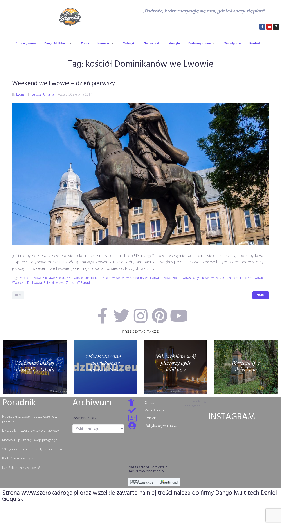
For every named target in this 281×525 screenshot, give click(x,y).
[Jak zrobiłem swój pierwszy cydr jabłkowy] (175, 367)
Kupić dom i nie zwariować (21, 468)
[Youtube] (269, 27)
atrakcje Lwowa (31, 278)
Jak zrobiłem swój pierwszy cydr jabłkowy (30, 430)
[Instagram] (276, 27)
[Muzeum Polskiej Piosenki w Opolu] (35, 367)
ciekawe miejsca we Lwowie (63, 278)
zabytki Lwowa (53, 282)
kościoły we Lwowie (146, 278)
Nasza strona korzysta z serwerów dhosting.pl (147, 469)
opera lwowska (182, 278)
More (261, 295)
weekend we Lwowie (249, 278)
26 (20, 295)
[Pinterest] (160, 316)
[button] (58, 43)
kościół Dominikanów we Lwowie (107, 278)
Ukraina (48, 94)
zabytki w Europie (79, 282)
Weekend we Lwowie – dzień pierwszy (63, 84)
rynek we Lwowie (208, 278)
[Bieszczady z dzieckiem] (246, 367)
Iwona (20, 94)
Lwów (166, 278)
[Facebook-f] (262, 27)
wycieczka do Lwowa (27, 282)
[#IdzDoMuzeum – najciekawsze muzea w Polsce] (105, 367)
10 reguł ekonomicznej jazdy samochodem (32, 449)
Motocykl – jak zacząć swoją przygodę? (29, 440)
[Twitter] (121, 316)
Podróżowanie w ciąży (17, 458)
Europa (36, 94)
